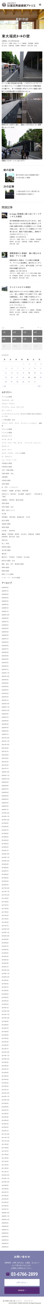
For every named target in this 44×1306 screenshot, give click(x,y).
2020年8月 (5, 785)
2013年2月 (5, 1086)
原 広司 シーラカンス (10, 487)
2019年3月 (5, 844)
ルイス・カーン (7, 449)
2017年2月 (5, 922)
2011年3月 (5, 1165)
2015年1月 (5, 1007)
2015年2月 (5, 1004)
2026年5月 (5, 598)
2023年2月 (5, 697)
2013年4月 (5, 1079)
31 (35, 382)
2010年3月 (5, 1202)
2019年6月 (5, 833)
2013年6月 (5, 1072)
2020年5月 (5, 796)
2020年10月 (5, 779)
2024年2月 (5, 666)
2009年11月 (5, 1216)
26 (6, 382)
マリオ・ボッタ (7, 439)
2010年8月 (5, 1189)
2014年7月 (5, 1028)
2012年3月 (5, 1124)
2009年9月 (5, 1223)
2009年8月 (5, 1226)
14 (17, 373)
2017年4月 (5, 915)
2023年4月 (5, 690)
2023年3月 (5, 693)
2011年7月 (5, 1151)
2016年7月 (5, 946)
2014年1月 (5, 1049)
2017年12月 (5, 888)
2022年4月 (5, 727)
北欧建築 (5, 477)
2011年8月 (5, 1148)
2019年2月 (5, 847)
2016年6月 (5, 949)
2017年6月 (5, 908)
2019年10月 (5, 820)
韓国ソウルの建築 (7, 574)
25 (40, 377)
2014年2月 (5, 1045)
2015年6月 (5, 990)
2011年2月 (5, 1168)
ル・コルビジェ (7, 456)
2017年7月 (5, 905)
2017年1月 (5, 925)
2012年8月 (5, 1107)
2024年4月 (5, 659)
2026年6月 (5, 594)
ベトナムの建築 (7, 432)
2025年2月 (5, 635)
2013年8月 (5, 1066)
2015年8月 (5, 984)
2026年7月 (5, 591)
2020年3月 (5, 803)
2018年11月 (5, 857)
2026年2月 (5, 608)
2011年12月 (5, 1134)
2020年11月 (5, 775)
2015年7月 (5, 987)
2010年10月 (5, 1182)
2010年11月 (5, 1178)
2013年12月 (5, 1052)
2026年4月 (5, 601)
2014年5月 (5, 1035)
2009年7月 (5, 1230)
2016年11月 (5, 932)
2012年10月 (5, 1100)
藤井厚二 (5, 554)
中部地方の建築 (7, 467)
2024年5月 (5, 656)
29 (23, 382)
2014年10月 (5, 1018)
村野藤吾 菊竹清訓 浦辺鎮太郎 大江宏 (16, 517)
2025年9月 (5, 618)
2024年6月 (5, 652)
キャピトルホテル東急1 (20, 287)
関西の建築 (5, 571)
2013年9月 (5, 1062)
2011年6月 (5, 1154)
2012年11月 (5, 1096)
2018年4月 (5, 881)
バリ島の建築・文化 (8, 420)
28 (17, 382)
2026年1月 (5, 611)
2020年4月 (5, 799)
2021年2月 (5, 765)
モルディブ (5, 446)
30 (29, 382)
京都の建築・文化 (7, 473)
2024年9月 (5, 642)
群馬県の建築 (6, 547)
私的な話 (5, 540)
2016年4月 (5, 956)
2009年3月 (5, 1243)
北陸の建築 (5, 484)
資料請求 (21, 1290)
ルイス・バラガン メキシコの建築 (13, 453)
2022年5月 (5, 724)
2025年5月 (5, 628)
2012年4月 (5, 1120)
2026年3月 (5, 604)
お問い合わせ (21, 1282)
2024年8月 (5, 645)
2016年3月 (5, 960)
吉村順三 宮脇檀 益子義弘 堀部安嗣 (15, 490)
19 (6, 377)
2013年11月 (5, 1055)
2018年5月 (5, 878)
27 (11, 382)
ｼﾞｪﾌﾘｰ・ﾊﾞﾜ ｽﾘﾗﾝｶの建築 (11, 577)
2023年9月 (5, 680)
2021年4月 (5, 762)
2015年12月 (5, 970)
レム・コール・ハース (9, 460)
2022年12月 (5, 703)
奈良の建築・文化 (7, 507)
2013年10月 (5, 1059)
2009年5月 (5, 1236)
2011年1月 (5, 1171)
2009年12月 (5, 1213)
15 (23, 373)
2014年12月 (5, 1011)
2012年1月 (5, 1131)
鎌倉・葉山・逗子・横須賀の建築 (13, 564)
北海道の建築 (6, 480)
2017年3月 (5, 919)
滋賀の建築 (5, 527)
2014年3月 (5, 1042)
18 (40, 373)
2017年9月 (5, 898)
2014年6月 (5, 1031)
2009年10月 (5, 1219)
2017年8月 (5, 902)
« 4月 (4, 386)
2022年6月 (5, 721)
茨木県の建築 (6, 550)
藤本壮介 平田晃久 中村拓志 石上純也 (16, 557)
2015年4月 (5, 997)
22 (23, 377)
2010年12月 (5, 1175)
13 (11, 373)
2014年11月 (5, 1014)
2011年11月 (5, 1137)
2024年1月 (5, 669)
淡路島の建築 (6, 524)
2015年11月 (5, 973)
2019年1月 (5, 850)
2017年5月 (5, 912)
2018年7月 (5, 871)
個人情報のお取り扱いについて (12, 1301)
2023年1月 (5, 700)
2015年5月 (5, 994)
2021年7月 (5, 751)
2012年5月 (5, 1117)
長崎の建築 (5, 567)
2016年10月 (5, 936)
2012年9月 (5, 1103)
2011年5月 (5, 1158)
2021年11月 (5, 741)
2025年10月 (5, 615)
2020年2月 (5, 806)
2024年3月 (5, 662)
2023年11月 (5, 673)
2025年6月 (5, 625)
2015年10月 (5, 977)
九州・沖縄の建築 (7, 470)
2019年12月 (5, 813)
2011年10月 (5, 1141)
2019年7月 (5, 830)
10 (35, 368)
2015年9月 (5, 980)
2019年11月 (5, 816)
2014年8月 (5, 1025)
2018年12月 (5, 854)
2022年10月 (5, 710)
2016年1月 (5, 967)
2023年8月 (5, 683)
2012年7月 (5, 1110)
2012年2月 (5, 1127)
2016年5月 (5, 953)
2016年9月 (5, 939)
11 (40, 368)
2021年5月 (5, 758)
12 (6, 373)
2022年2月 (5, 731)
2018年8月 (5, 867)
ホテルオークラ (7, 436)
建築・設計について (15, 43)
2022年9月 (5, 714)
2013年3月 (5, 1083)
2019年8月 (5, 826)
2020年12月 (5, 772)
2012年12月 (5, 1093)
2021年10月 (5, 744)
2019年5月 (5, 837)
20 (11, 377)
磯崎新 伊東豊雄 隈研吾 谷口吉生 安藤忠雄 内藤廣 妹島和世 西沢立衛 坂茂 (26, 242)
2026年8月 (5, 587)
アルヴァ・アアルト (8, 403)
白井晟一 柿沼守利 (8, 530)
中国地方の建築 (7, 463)
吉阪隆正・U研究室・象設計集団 (12, 500)
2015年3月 (5, 1001)
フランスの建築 (7, 429)
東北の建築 (33, 273)
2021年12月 (5, 738)
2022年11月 (5, 707)
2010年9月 (5, 1185)
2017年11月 (5, 891)
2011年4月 (5, 1161)
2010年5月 (5, 1195)
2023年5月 (5, 686)
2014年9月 (5, 1021)
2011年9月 (5, 1144)
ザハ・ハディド (7, 410)
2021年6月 (5, 755)
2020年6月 (5, 792)
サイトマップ (28, 1301)
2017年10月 (5, 895)
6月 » (39, 386)
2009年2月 (5, 1247)
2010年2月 (5, 1206)
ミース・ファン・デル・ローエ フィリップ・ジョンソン (21, 443)
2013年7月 (5, 1069)
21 (17, 377)
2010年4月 (5, 1199)
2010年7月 (5, 1192)
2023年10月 (5, 676)
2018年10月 (5, 861)
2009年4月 (5, 1240)
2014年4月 (5, 1038)
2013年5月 (5, 1076)
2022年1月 (5, 734)
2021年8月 (5, 748)
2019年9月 (5, 823)
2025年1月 (5, 639)
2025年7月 (5, 621)
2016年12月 (5, 929)
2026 (22, 327)
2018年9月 (5, 864)
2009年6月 (5, 1233)
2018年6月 (5, 874)
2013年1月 (5, 1089)
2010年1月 (5, 1209)
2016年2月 (5, 963)
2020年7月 (5, 789)
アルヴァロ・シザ (7, 400)
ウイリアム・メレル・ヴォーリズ (13, 407)
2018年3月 (5, 885)
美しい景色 (5, 543)
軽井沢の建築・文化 (8, 560)
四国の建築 (5, 503)
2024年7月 (5, 649)
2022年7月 (5, 717)
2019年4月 (5, 840)
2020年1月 (5, 809)
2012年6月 (5, 1113)
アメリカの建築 (7, 397)
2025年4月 (5, 632)
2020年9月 (5, 782)
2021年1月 (5, 768)
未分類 (4, 513)
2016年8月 (5, 943)
